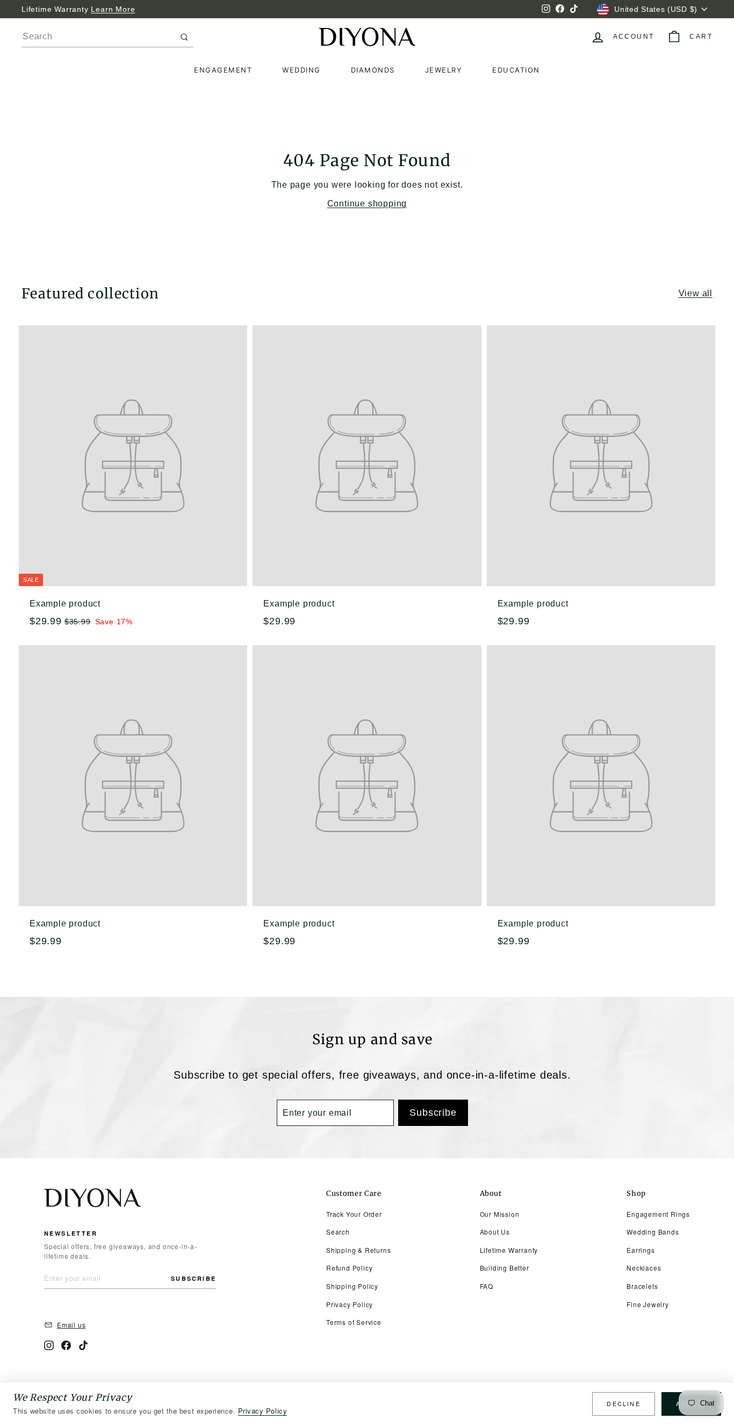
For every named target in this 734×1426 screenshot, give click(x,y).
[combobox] (107, 36)
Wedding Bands (653, 1231)
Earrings (640, 1249)
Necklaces (644, 1267)
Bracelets (642, 1285)
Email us (71, 1324)
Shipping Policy (352, 1285)
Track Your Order (354, 1213)
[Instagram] (49, 1345)
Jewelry (444, 70)
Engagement (223, 70)
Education (516, 70)
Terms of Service (354, 1322)
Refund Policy (349, 1267)
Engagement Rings (658, 1213)
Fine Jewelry (648, 1304)
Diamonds (373, 70)
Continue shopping (367, 203)
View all (696, 293)
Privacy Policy (349, 1304)
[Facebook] (66, 1345)
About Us (495, 1231)
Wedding (301, 70)
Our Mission (500, 1213)
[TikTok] (83, 1345)
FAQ (486, 1285)
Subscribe (193, 1278)
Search (338, 1231)
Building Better (504, 1267)
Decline (623, 1403)
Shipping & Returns (358, 1249)
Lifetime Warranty (509, 1249)
